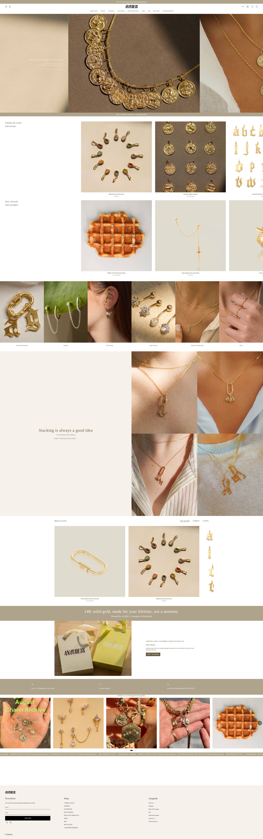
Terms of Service (153, 821)
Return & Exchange (154, 809)
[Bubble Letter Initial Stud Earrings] (116, 235)
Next (260, 561)
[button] (93, 11)
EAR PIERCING (68, 809)
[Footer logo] (10, 792)
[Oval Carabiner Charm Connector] (89, 561)
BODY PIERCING (68, 812)
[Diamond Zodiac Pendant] (190, 156)
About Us (151, 803)
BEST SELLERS (68, 824)
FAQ (150, 812)
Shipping (151, 806)
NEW (65, 821)
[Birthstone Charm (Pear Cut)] (116, 156)
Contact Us (152, 818)
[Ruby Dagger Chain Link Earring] (190, 235)
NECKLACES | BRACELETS (71, 815)
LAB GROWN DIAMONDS (71, 827)
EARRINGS (67, 806)
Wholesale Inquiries (154, 815)
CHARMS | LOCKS (69, 803)
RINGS (66, 818)
